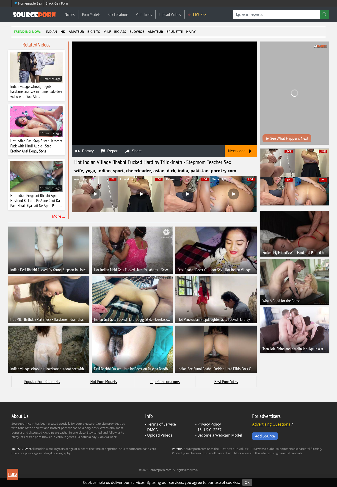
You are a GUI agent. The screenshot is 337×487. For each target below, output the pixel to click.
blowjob (137, 31)
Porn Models (91, 14)
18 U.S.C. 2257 (209, 429)
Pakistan (200, 170)
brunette (174, 31)
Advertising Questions (271, 424)
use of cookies (227, 482)
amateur (76, 31)
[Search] (324, 14)
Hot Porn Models (103, 382)
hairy (191, 31)
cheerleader (138, 170)
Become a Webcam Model (219, 435)
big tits (93, 31)
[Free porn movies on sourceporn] (34, 14)
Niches (70, 14)
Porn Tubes (144, 14)
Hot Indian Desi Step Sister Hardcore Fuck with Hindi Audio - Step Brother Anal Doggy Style (36, 146)
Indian (104, 170)
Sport (118, 170)
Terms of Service (161, 424)
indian (51, 31)
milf (107, 31)
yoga (90, 170)
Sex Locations (118, 14)
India (183, 170)
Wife (78, 170)
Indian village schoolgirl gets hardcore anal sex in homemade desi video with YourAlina (36, 91)
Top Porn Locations (165, 382)
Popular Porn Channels (42, 382)
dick (171, 170)
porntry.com (223, 170)
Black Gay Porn (56, 3)
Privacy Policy (209, 424)
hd (63, 31)
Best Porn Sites (226, 382)
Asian (159, 170)
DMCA (152, 429)
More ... (58, 216)
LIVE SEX (199, 14)
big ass (120, 31)
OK (247, 482)
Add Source (265, 436)
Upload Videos (170, 14)
